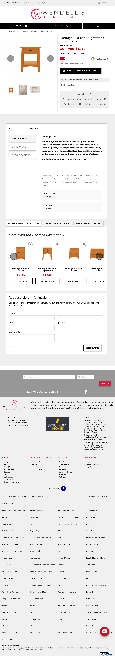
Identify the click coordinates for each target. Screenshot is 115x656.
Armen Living (91, 510)
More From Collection (23, 223)
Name (12, 313)
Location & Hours (66, 472)
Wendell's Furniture (94, 626)
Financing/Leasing (38, 462)
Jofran (61, 565)
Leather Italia (7, 578)
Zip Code (62, 322)
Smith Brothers (92, 606)
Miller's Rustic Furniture (40, 585)
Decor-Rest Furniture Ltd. (41, 538)
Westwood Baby (65, 633)
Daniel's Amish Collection (13, 538)
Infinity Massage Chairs (95, 558)
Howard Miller (64, 558)
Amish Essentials (37, 510)
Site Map (106, 497)
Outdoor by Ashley (38, 592)
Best (88, 524)
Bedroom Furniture (20, 31)
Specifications (21, 155)
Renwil (61, 599)
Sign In (89, 462)
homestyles (35, 558)
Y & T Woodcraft (9, 639)
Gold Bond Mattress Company (14, 551)
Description (19, 138)
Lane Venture (91, 572)
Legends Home (36, 578)
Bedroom (8, 464)
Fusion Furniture (65, 544)
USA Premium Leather (39, 626)
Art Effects (6, 517)
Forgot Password (94, 464)
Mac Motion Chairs (66, 578)
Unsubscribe (36, 469)
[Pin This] (62, 59)
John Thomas (91, 565)
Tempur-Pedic (36, 619)
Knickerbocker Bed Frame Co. (43, 572)
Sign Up (105, 384)
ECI (59, 538)
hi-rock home (7, 558)
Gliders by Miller (93, 544)
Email (60, 313)
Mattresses (8, 477)
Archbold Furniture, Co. (68, 510)
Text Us (102, 104)
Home (8, 31)
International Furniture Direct (42, 565)
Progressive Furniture (11, 599)
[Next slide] (99, 256)
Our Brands (8, 480)
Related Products (88, 223)
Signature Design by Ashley (69, 606)
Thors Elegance (70, 41)
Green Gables (36, 551)
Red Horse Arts (36, 599)
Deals (6, 474)
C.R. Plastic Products (10, 531)
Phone (13, 322)
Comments (15, 332)
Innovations (7, 565)
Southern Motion (37, 612)
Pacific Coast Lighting (67, 592)
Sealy (4, 606)
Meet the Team (65, 464)
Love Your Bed (37, 467)
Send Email (92, 348)
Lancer (61, 572)
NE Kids (61, 585)
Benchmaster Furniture (67, 524)
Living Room (9, 462)
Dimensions (19, 146)
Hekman (61, 551)
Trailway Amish (92, 619)
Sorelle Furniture (9, 612)
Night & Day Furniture (10, 592)
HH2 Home (90, 551)
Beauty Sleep (92, 517)
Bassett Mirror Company (68, 517)
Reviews (62, 469)
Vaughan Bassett (65, 626)
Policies (62, 477)
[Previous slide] (13, 256)
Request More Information (82, 71)
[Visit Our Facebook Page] (85, 392)
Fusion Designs (36, 544)
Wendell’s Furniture (10, 633)
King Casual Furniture (11, 572)
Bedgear (33, 524)
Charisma (62, 531)
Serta (32, 606)
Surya (4, 619)
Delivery (34, 464)
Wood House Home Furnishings (99, 633)
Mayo (88, 578)
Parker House (92, 592)
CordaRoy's (91, 531)
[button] (50, 58)
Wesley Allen (35, 633)
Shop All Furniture (11, 482)
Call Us (70, 104)
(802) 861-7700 (12, 3)
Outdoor (7, 472)
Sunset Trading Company (96, 612)
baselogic (34, 517)
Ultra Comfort (8, 626)
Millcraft (5, 585)
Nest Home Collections (96, 585)
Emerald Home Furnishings (97, 538)
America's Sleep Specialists (14, 510)
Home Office (9, 469)
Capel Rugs (35, 531)
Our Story (63, 462)
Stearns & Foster (65, 612)
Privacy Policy (94, 497)
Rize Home (90, 599)
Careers (62, 467)
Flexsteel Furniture (10, 544)
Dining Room (9, 467)
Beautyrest (6, 524)
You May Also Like (57, 223)
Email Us (86, 104)
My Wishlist (91, 467)
